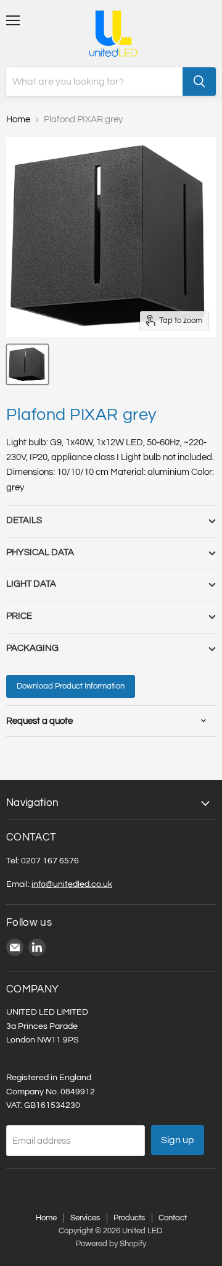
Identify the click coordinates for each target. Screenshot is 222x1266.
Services (85, 1218)
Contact (172, 1218)
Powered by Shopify (111, 1243)
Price (19, 616)
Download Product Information (71, 686)
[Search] (199, 81)
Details (24, 520)
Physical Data (40, 552)
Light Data (31, 584)
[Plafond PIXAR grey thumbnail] (27, 364)
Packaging (32, 648)
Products (129, 1218)
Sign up (177, 1140)
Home (18, 119)
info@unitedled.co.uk (71, 884)
